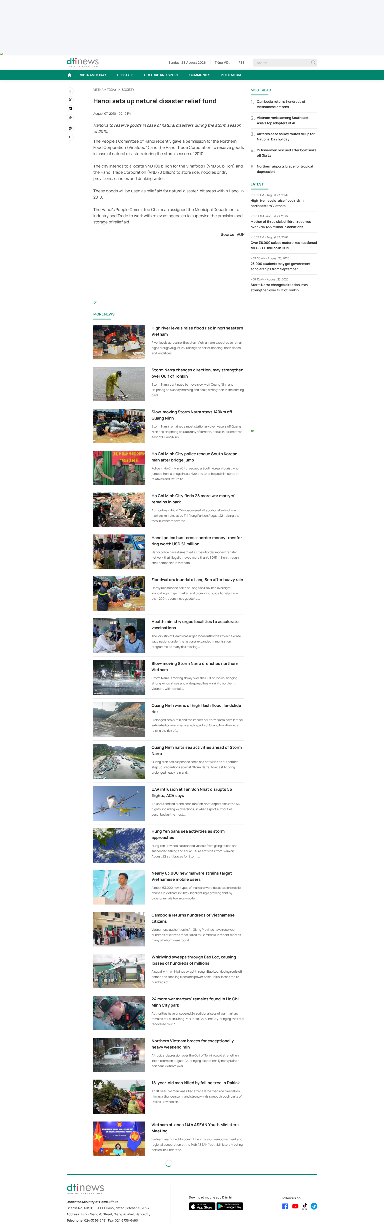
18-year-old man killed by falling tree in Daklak (196, 1082)
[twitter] (70, 99)
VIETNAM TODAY (93, 75)
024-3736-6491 (95, 1220)
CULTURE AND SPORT (161, 75)
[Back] (70, 137)
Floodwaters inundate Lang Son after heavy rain (197, 579)
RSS (241, 62)
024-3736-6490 (126, 1220)
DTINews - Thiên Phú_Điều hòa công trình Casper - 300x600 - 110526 (284, 305)
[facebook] (70, 91)
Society (128, 89)
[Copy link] (70, 117)
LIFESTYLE (125, 75)
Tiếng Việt (222, 62)
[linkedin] (70, 108)
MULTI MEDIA (230, 75)
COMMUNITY (199, 75)
